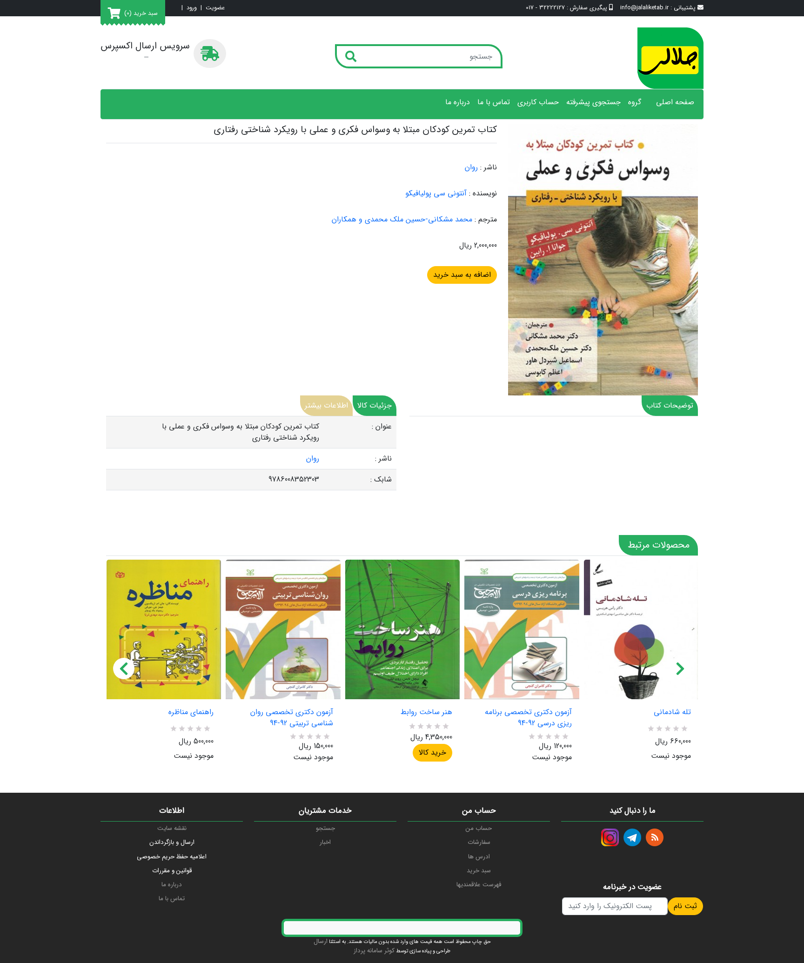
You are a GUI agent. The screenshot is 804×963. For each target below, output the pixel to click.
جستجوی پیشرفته (593, 102)
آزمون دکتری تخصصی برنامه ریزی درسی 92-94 (528, 718)
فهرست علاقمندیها (478, 884)
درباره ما (457, 102)
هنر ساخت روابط (426, 712)
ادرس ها (479, 857)
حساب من (479, 828)
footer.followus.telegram (632, 837)
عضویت (215, 8)
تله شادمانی (672, 712)
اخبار (325, 842)
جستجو (325, 828)
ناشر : (488, 167)
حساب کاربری (538, 102)
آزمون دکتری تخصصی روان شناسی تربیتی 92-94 (291, 718)
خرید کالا (432, 752)
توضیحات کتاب (669, 405)
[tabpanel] (251, 453)
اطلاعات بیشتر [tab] (326, 405)
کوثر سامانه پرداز (374, 951)
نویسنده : (483, 193)
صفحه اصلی (675, 102)
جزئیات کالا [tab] (374, 405)
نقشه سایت (172, 828)
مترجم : (486, 219)
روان (471, 167)
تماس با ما (493, 102)
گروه (634, 102)
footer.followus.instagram (610, 837)
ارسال (321, 941)
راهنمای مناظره (191, 712)
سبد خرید (479, 871)
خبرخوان (654, 837)
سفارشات (479, 842)
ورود (192, 8)
